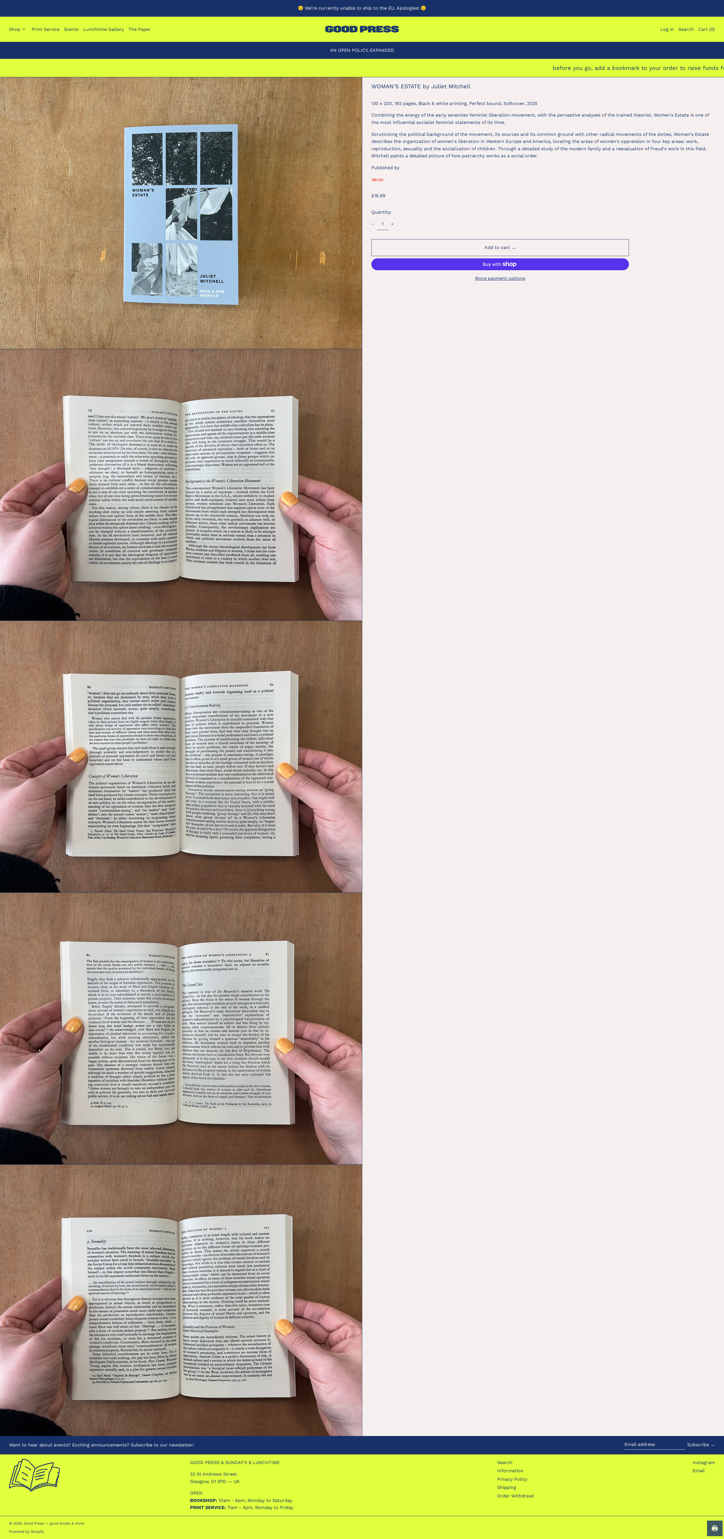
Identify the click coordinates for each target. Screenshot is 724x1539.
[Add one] (392, 224)
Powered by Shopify (26, 1531)
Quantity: (381, 212)
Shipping (506, 1487)
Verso (377, 179)
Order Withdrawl (515, 1496)
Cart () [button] (706, 29)
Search (504, 1462)
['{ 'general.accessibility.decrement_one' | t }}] (373, 224)
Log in (667, 29)
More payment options (500, 278)
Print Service (46, 29)
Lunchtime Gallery (103, 29)
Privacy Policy (512, 1479)
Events (71, 29)
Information (510, 1470)
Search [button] (686, 29)
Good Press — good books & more (54, 1523)
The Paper (139, 29)
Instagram (704, 1462)
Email (699, 1470)
